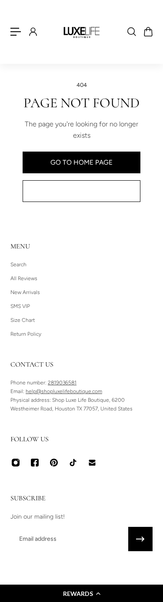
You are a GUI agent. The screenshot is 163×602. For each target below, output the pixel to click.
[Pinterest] (53, 462)
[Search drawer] (131, 31)
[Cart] (148, 31)
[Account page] (32, 31)
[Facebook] (34, 462)
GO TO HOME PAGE (81, 162)
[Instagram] (15, 462)
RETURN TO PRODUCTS (81, 191)
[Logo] (81, 31)
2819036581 (62, 383)
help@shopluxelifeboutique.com (64, 391)
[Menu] (15, 31)
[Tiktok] (73, 462)
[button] (81, 593)
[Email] (92, 462)
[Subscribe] (140, 539)
